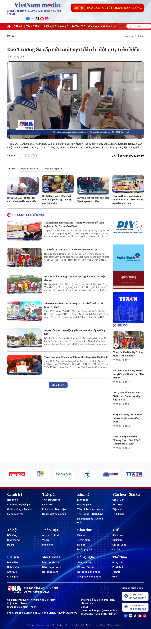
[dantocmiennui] (87, 474)
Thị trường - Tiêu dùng (90, 513)
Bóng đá (117, 562)
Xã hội (10, 36)
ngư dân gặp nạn (53, 168)
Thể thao (119, 557)
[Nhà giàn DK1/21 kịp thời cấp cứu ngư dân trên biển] (23, 186)
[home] (9, 26)
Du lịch (13, 557)
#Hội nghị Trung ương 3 (56, 26)
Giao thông (13, 539)
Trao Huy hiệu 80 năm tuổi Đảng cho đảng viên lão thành (76, 357)
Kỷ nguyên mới (15, 513)
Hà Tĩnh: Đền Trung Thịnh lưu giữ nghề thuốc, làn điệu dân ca (128, 374)
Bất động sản (84, 504)
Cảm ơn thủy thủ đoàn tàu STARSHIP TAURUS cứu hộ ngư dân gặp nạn (127, 199)
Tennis (116, 571)
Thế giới (49, 494)
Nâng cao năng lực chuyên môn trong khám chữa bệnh (127, 418)
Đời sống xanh (50, 571)
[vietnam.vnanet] (17, 474)
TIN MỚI (18, 26)
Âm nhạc (117, 504)
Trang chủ (128, 36)
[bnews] (40, 474)
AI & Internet (84, 562)
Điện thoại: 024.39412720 (137, 607)
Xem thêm (58, 384)
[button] (127, 320)
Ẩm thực (12, 571)
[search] (129, 26)
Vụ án (45, 539)
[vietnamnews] (64, 474)
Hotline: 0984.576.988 (137, 596)
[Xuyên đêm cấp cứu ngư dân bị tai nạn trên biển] (93, 186)
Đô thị (10, 544)
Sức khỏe (117, 535)
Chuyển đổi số (85, 567)
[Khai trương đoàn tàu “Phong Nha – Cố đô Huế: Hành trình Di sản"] (24, 311)
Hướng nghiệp (85, 549)
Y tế (115, 530)
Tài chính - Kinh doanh (90, 509)
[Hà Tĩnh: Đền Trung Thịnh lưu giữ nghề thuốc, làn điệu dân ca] (24, 284)
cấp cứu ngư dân (29, 168)
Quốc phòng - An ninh (19, 509)
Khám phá (12, 576)
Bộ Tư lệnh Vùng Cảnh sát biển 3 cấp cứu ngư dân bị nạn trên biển (56, 199)
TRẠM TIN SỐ (33, 26)
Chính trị (14, 494)
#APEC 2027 (78, 26)
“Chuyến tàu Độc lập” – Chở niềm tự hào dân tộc (70, 249)
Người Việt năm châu (54, 513)
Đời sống (12, 535)
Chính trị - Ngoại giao (19, 504)
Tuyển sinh (83, 539)
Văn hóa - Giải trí (126, 494)
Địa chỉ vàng (119, 544)
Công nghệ (86, 557)
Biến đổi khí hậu (51, 562)
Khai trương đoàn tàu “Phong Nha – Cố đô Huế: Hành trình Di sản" (127, 440)
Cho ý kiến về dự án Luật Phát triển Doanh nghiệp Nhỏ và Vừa (127, 396)
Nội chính (12, 499)
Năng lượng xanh (51, 567)
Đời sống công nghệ (88, 571)
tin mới (122, 325)
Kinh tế (83, 494)
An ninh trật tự (50, 535)
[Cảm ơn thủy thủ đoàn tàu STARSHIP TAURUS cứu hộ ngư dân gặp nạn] (128, 184)
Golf (114, 576)
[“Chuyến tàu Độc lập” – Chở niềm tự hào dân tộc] (24, 257)
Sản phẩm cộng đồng (89, 576)
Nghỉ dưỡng (13, 567)
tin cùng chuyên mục (28, 215)
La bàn (116, 549)
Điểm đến (12, 562)
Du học (81, 544)
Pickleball (117, 567)
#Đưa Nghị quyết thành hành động (106, 26)
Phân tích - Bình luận (54, 509)
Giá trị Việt (118, 499)
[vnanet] (134, 474)
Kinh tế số (83, 499)
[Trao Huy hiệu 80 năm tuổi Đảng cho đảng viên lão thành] (24, 365)
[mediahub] (111, 474)
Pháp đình (48, 544)
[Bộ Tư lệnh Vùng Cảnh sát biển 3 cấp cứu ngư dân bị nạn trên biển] (58, 184)
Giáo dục (84, 530)
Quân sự (47, 504)
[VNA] (28, 18)
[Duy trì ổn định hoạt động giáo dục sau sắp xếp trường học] (24, 338)
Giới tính (117, 539)
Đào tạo (81, 535)
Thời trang (118, 513)
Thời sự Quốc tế (51, 499)
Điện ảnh (117, 509)
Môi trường (51, 557)
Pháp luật (50, 530)
